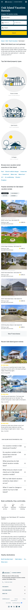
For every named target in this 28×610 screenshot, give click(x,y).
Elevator (18, 177)
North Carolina (13, 41)
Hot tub (5, 195)
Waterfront (22, 174)
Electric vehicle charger (12, 171)
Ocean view (23, 171)
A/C (2, 177)
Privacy (24, 598)
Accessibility (8, 602)
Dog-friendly (14, 193)
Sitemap (16, 598)
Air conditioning (9, 177)
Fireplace (3, 180)
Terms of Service (14, 600)
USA (7, 41)
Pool (2, 171)
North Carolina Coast (7, 559)
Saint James (18, 559)
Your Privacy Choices (16, 602)
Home (2, 41)
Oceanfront (6, 174)
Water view (14, 174)
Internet (13, 195)
